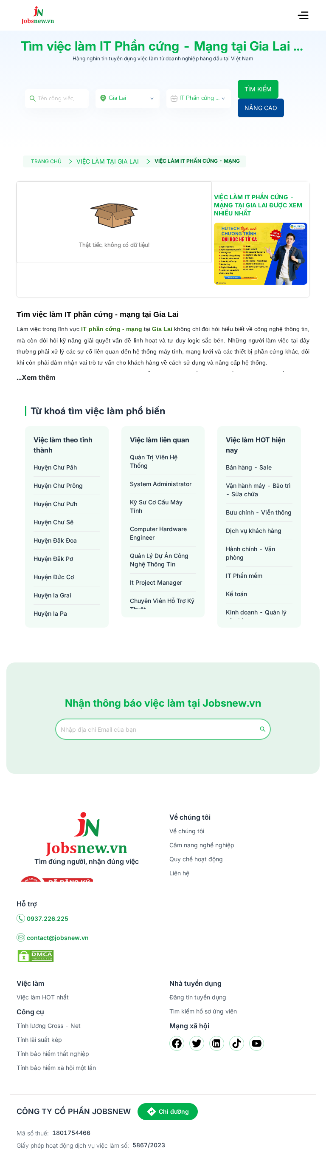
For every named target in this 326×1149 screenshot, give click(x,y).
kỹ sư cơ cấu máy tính (156, 506)
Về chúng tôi (186, 831)
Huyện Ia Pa (50, 613)
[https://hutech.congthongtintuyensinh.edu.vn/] (260, 254)
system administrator (160, 483)
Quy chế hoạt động (196, 859)
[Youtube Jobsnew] (256, 1043)
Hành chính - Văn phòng (250, 553)
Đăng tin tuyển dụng (197, 997)
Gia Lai (162, 328)
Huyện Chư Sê (53, 522)
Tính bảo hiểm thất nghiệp (53, 1053)
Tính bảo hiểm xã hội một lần (56, 1067)
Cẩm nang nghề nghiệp (201, 845)
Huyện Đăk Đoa (55, 540)
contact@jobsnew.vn (58, 937)
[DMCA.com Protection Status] (36, 955)
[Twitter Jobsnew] (196, 1043)
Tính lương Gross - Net (49, 1025)
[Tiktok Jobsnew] (236, 1043)
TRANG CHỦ (46, 161)
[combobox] (128, 98)
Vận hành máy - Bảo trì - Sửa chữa (258, 490)
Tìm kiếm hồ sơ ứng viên (203, 1011)
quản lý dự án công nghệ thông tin (159, 560)
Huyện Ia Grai (52, 595)
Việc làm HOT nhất (43, 997)
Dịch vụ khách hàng (253, 530)
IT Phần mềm (244, 575)
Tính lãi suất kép (39, 1039)
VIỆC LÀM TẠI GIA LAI (107, 161)
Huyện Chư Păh (55, 467)
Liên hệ (179, 873)
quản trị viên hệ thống (153, 461)
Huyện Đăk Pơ (53, 558)
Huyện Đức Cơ (54, 576)
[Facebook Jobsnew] (176, 1043)
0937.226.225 (47, 918)
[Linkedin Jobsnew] (216, 1043)
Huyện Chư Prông (58, 485)
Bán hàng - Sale (249, 467)
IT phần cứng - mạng (111, 328)
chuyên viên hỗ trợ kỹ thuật (162, 605)
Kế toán (236, 593)
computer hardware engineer (158, 533)
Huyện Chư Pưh (55, 503)
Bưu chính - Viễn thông (259, 512)
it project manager (156, 582)
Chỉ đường (174, 1111)
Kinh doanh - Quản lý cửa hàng (256, 616)
